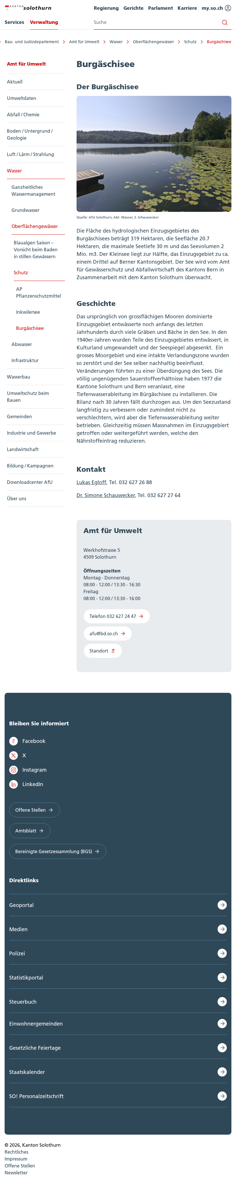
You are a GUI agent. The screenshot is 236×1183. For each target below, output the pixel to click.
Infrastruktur (25, 360)
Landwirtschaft (23, 449)
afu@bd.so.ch (104, 633)
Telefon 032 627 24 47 (113, 616)
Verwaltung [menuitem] (44, 22)
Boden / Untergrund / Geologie (29, 134)
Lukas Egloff (91, 482)
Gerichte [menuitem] (133, 8)
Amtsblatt (25, 831)
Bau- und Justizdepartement (32, 41)
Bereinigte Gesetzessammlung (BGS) (53, 851)
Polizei (17, 953)
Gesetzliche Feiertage (35, 1048)
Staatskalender (27, 1072)
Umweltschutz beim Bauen (28, 396)
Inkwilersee (28, 312)
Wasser (116, 41)
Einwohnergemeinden (36, 1023)
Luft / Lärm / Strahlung (30, 154)
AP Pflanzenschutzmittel (38, 292)
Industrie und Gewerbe (31, 433)
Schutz (190, 41)
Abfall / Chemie (23, 114)
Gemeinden (19, 416)
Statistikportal (26, 977)
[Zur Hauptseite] (28, 7)
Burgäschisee (219, 41)
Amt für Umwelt (84, 41)
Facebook (33, 741)
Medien (18, 929)
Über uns (16, 498)
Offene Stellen (30, 810)
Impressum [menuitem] (16, 1159)
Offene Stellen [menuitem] (20, 1166)
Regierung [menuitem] (106, 8)
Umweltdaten (21, 98)
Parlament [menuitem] (160, 8)
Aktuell (14, 82)
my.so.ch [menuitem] (213, 8)
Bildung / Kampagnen (30, 466)
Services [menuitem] (14, 22)
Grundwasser (25, 210)
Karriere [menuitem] (187, 8)
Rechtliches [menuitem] (16, 1152)
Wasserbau (18, 377)
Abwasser (22, 344)
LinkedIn (32, 784)
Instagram (34, 770)
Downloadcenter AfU (30, 482)
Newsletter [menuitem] (16, 1173)
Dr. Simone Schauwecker (106, 495)
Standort (99, 651)
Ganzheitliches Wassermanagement (33, 190)
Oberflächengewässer (153, 41)
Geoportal (21, 905)
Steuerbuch (23, 1001)
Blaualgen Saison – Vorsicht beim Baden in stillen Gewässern (36, 249)
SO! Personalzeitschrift (36, 1096)
